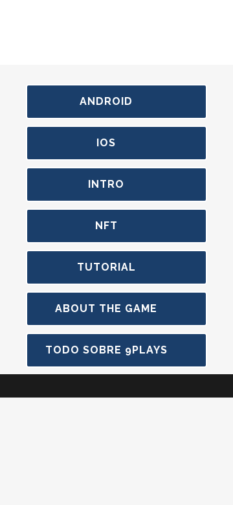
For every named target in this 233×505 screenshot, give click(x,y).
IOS (106, 143)
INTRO (106, 184)
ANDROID (106, 101)
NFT (106, 225)
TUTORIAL (106, 267)
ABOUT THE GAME (106, 308)
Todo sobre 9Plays (106, 350)
